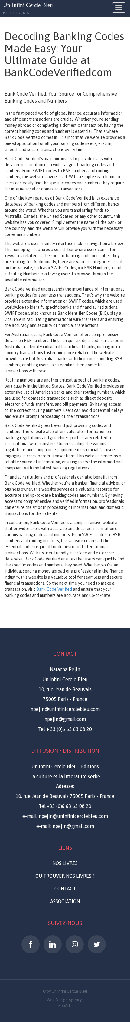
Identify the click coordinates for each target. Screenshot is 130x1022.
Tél (65, 806)
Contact (65, 888)
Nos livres (65, 863)
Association (65, 901)
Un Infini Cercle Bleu (28, 5)
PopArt (64, 1005)
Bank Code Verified (54, 589)
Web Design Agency (64, 999)
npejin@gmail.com (65, 719)
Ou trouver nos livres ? (65, 876)
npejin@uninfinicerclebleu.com (65, 709)
